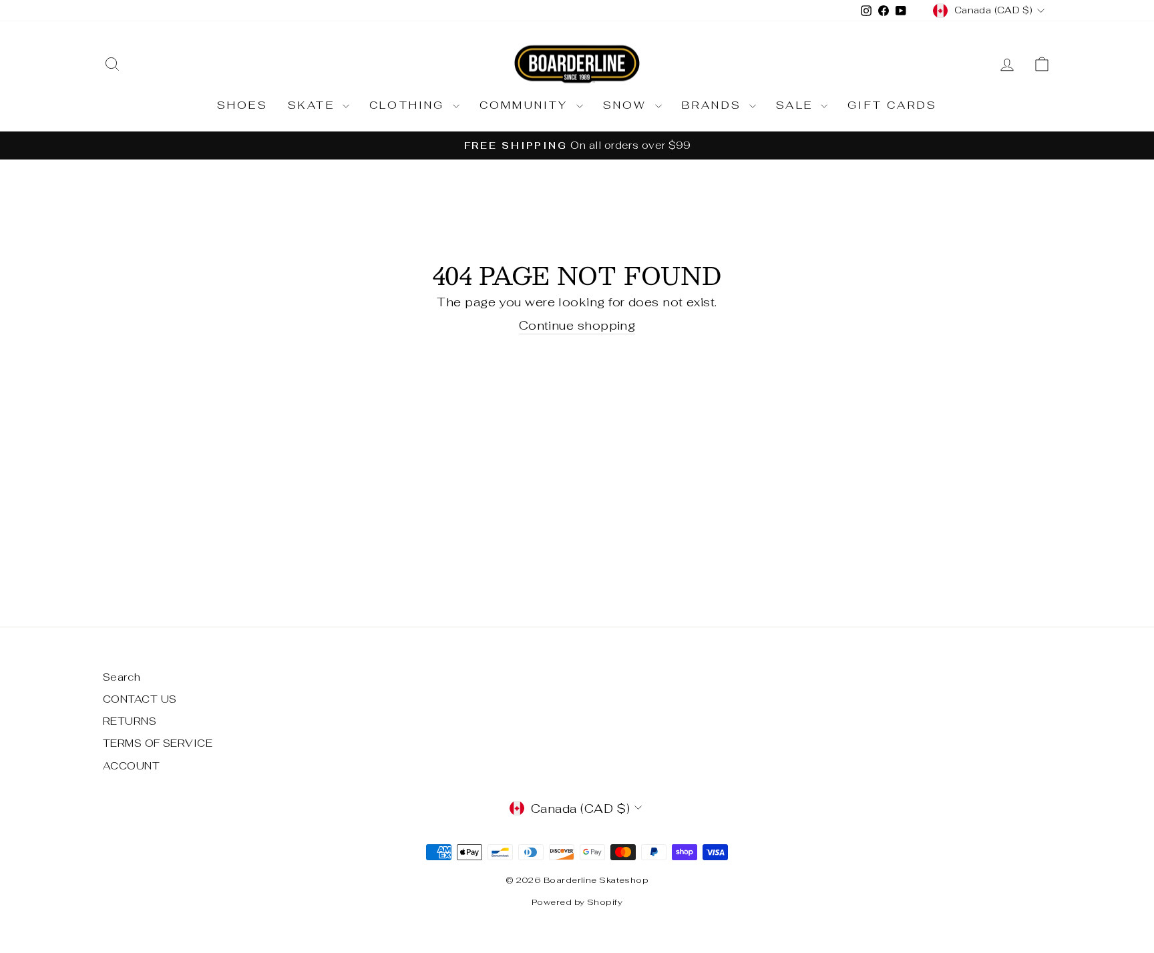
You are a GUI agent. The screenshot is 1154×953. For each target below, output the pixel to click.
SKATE (313, 105)
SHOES (242, 105)
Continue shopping (577, 325)
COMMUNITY (526, 105)
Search (122, 677)
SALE (796, 105)
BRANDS (714, 105)
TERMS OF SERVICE (157, 743)
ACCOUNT (131, 765)
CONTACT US (140, 699)
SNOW (627, 105)
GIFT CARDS (892, 105)
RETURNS (129, 721)
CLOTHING (409, 105)
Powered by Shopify (577, 902)
